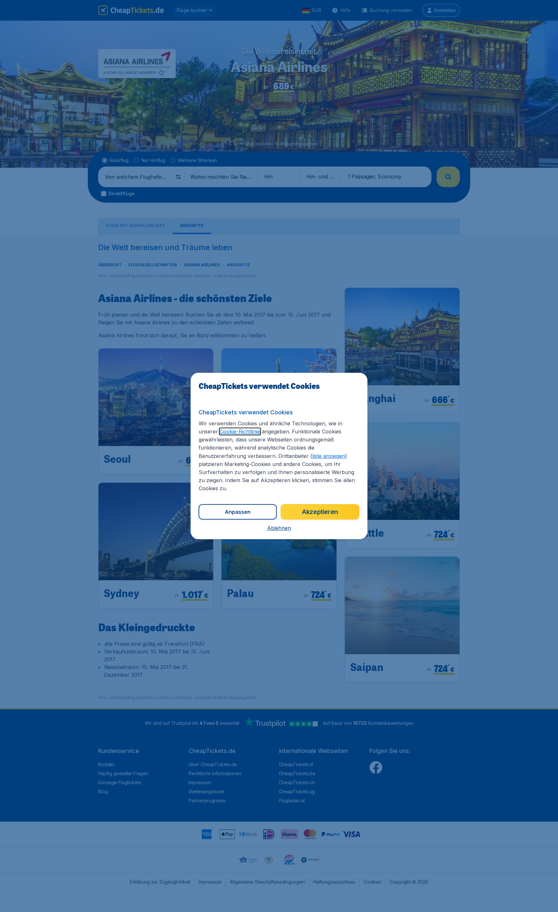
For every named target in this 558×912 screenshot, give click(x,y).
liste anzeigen (328, 456)
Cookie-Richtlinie (240, 431)
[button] (279, 528)
